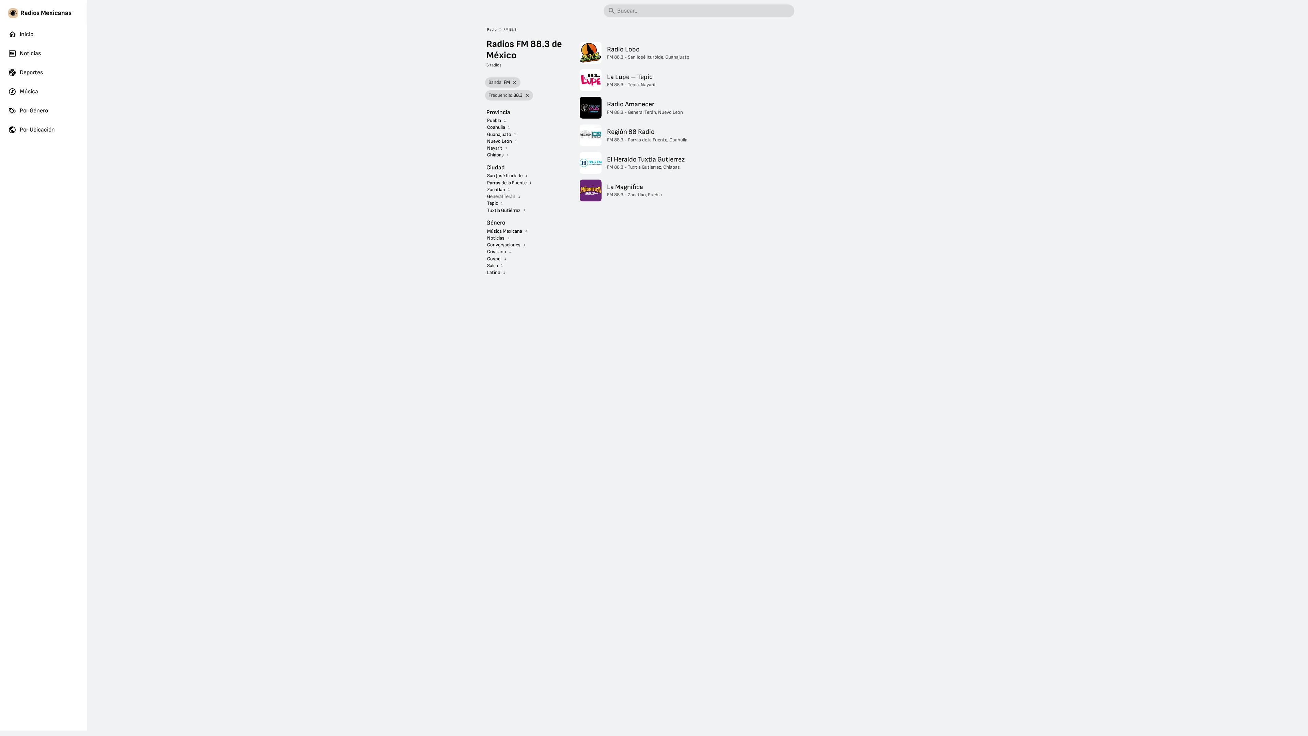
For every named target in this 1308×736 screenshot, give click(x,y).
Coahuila (496, 127)
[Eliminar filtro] (515, 82)
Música (29, 91)
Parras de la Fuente (507, 183)
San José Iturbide (505, 176)
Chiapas (495, 155)
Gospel (494, 259)
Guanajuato (499, 134)
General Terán (501, 196)
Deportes (31, 72)
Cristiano (496, 252)
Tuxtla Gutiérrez (503, 210)
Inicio (26, 34)
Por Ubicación (37, 129)
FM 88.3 (509, 29)
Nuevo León (499, 141)
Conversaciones (503, 245)
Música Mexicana (504, 231)
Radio (492, 29)
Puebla (494, 120)
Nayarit (494, 148)
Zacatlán (496, 190)
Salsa (492, 266)
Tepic (492, 203)
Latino (493, 272)
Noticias (30, 53)
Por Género (34, 110)
